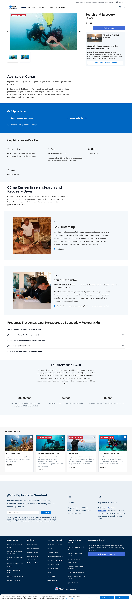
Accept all (122, 598)
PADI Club (31, 7)
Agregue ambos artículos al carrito (105, 63)
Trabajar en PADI (32, 563)
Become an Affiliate (13, 580)
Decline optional (107, 598)
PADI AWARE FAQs (53, 564)
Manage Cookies (92, 598)
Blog (77, 2)
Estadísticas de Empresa (55, 545)
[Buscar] (111, 7)
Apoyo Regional (73, 583)
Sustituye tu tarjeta (103, 2)
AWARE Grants (52, 580)
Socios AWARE (51, 576)
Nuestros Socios (52, 553)
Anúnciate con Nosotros (55, 556)
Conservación (42, 7)
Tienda (57, 7)
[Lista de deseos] (120, 7)
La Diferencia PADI (33, 549)
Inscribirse (45, 512)
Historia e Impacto (53, 568)
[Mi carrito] (123, 7)
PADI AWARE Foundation (55, 560)
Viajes (51, 7)
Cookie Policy (69, 599)
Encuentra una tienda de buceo (88, 2)
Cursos (23, 7)
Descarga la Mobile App (15, 576)
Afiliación (64, 7)
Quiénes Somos (32, 545)
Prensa (49, 549)
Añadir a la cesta (108, 28)
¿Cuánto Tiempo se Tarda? (76, 572)
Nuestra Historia (32, 553)
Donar (49, 572)
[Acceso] (115, 7)
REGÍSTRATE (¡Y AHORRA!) (106, 554)
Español (119, 2)
